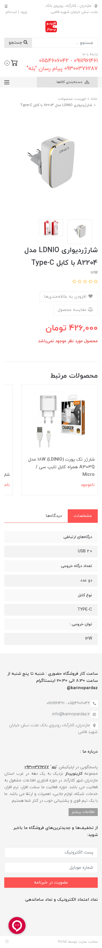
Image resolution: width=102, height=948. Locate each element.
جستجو (16, 43)
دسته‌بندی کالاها (70, 82)
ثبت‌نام (11, 12)
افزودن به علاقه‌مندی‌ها (66, 297)
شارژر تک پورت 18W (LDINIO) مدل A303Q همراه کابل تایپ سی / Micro (61, 467)
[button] (11, 62)
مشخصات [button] (83, 516)
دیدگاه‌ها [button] (54, 516)
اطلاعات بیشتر (83, 812)
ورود (23, 12)
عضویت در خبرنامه (51, 883)
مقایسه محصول (73, 310)
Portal (62, 941)
